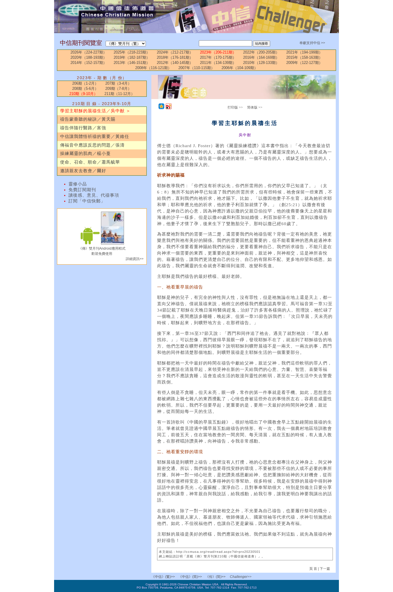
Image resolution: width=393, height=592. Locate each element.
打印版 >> (235, 107)
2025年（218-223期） (132, 52)
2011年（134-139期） (218, 62)
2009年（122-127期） (304, 62)
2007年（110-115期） (196, 68)
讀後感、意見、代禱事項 (93, 195)
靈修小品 (77, 184)
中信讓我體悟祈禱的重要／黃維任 (94, 136)
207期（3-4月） (118, 83)
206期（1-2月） (85, 83)
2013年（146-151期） (132, 62)
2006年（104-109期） (240, 68)
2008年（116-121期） (153, 68)
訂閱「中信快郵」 (86, 201)
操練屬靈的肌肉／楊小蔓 (85, 153)
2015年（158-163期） (304, 57)
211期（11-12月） (119, 94)
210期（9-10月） (83, 94)
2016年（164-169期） (261, 57)
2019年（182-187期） (132, 57)
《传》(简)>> (215, 577)
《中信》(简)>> (190, 577)
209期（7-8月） (118, 88)
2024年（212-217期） (175, 52)
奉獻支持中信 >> (312, 43)
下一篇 (325, 569)
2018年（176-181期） (175, 57)
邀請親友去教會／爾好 (83, 170)
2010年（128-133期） (261, 62)
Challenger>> (240, 577)
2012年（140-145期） (175, 62)
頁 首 (313, 569)
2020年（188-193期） (88, 57)
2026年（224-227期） (88, 52)
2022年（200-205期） (261, 52)
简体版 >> (254, 107)
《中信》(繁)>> (163, 577)
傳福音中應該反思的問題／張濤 (92, 145)
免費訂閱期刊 (82, 189)
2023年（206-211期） (218, 52)
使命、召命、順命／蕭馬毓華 (90, 162)
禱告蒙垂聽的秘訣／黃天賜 (87, 119)
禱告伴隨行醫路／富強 (83, 128)
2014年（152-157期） (88, 62)
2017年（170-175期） (218, 57)
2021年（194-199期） (304, 52)
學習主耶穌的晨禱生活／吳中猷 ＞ (95, 111)
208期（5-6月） (85, 88)
